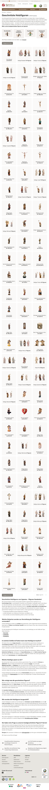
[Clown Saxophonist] (9, 481)
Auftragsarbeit (25, 732)
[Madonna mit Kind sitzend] (40, 294)
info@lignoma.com (37, 1)
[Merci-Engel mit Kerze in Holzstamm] (40, 328)
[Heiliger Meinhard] (24, 447)
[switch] (45, 777)
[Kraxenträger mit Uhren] (9, 123)
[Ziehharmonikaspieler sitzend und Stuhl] (9, 277)
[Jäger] (24, 106)
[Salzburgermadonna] (24, 294)
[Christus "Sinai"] (40, 584)
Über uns (27, 757)
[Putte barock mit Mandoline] (40, 413)
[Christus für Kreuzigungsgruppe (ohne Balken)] (40, 106)
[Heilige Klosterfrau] (24, 498)
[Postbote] (9, 106)
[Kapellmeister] (9, 294)
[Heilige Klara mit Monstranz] (24, 123)
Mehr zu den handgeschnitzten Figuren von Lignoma (15, 26)
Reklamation (4, 761)
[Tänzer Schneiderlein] (9, 157)
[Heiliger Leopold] (9, 140)
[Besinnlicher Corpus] (40, 157)
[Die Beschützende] (24, 584)
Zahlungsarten (25, 3)
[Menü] (47, 769)
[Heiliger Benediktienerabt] (9, 243)
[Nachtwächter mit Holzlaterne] (9, 260)
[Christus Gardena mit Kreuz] (24, 89)
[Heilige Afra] (24, 140)
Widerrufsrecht (17, 761)
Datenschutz (16, 759)
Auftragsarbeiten (5, 763)
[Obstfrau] (40, 481)
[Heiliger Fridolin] (9, 379)
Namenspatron (13, 674)
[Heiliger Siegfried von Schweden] (40, 225)
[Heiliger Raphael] (24, 191)
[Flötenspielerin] (40, 123)
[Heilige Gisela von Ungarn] (24, 481)
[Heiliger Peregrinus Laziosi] (24, 243)
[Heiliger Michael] (9, 225)
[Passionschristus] (24, 72)
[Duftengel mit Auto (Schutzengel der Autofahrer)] (40, 311)
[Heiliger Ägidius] (40, 464)
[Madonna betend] (24, 533)
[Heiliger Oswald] (24, 379)
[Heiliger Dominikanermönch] (9, 464)
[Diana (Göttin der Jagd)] (9, 550)
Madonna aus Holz (6, 665)
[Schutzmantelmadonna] (24, 430)
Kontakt (19, 3)
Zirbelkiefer (6, 636)
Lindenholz (5, 634)
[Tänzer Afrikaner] (24, 362)
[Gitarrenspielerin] (40, 567)
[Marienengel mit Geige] (9, 567)
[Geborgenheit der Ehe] (9, 89)
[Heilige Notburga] (40, 516)
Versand (30, 3)
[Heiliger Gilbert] (9, 516)
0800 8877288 (13, 1)
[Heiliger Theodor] (40, 191)
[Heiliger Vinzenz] (40, 55)
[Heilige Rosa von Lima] (24, 311)
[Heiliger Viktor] (40, 430)
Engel (30, 663)
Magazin (43, 9)
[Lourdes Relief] (24, 328)
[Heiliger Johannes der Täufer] (40, 72)
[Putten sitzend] (40, 345)
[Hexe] (9, 447)
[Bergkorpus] (24, 157)
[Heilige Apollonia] (40, 379)
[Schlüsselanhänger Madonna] (9, 584)
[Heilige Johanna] (40, 498)
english (27, 772)
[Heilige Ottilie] (9, 533)
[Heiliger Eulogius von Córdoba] (40, 89)
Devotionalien (7, 31)
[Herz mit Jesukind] (24, 413)
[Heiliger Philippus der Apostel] (24, 260)
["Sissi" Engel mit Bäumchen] (9, 345)
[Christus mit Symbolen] (9, 498)
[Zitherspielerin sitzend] (9, 413)
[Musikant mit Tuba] (40, 208)
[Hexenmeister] (9, 311)
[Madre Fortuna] (40, 396)
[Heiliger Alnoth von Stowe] (24, 208)
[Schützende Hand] (40, 447)
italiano (25, 772)
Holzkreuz (15, 665)
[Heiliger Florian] (40, 277)
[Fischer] (40, 243)
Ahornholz (5, 633)
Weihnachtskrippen (9, 9)
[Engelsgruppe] (24, 567)
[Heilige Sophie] (9, 208)
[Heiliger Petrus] (24, 345)
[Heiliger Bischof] (9, 396)
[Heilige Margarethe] (24, 550)
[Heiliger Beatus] (24, 464)
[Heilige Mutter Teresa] (40, 533)
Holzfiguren (22, 9)
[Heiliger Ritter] (9, 328)
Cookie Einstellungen (18, 767)
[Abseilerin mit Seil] (40, 550)
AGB (15, 757)
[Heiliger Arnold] (9, 72)
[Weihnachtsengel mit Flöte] (24, 277)
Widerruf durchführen (19, 763)
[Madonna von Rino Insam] (9, 174)
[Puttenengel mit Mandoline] (24, 396)
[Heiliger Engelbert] (24, 174)
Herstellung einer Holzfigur (31, 718)
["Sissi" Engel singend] (9, 430)
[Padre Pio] (40, 362)
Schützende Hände (42, 31)
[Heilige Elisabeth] (24, 55)
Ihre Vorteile (27, 761)
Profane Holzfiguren (19, 31)
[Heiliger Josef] (40, 174)
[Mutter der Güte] (40, 260)
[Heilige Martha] (24, 516)
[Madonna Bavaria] (9, 191)
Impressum (16, 765)
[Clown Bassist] (9, 55)
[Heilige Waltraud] (40, 140)
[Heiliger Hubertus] (9, 362)
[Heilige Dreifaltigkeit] (24, 225)
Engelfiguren (30, 31)
